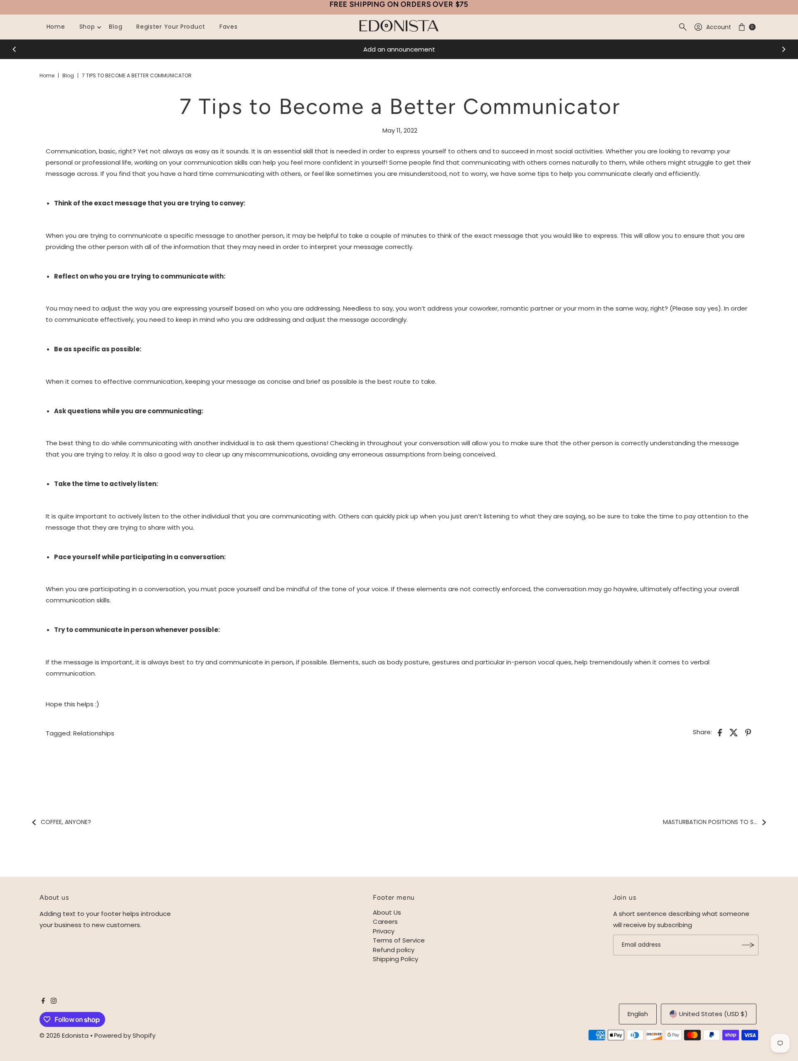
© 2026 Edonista (64, 1035)
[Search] (683, 27)
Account (718, 27)
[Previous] (14, 49)
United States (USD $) (713, 1013)
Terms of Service (399, 940)
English (638, 1013)
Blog (115, 26)
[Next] (783, 49)
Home (56, 26)
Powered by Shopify (124, 1035)
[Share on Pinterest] (748, 732)
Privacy (383, 931)
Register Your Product (170, 26)
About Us (387, 912)
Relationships (93, 733)
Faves (228, 26)
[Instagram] (54, 1001)
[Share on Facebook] (720, 732)
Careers (385, 921)
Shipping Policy (395, 959)
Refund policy (393, 949)
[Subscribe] (748, 945)
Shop (87, 26)
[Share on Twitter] (734, 732)
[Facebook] (43, 1001)
